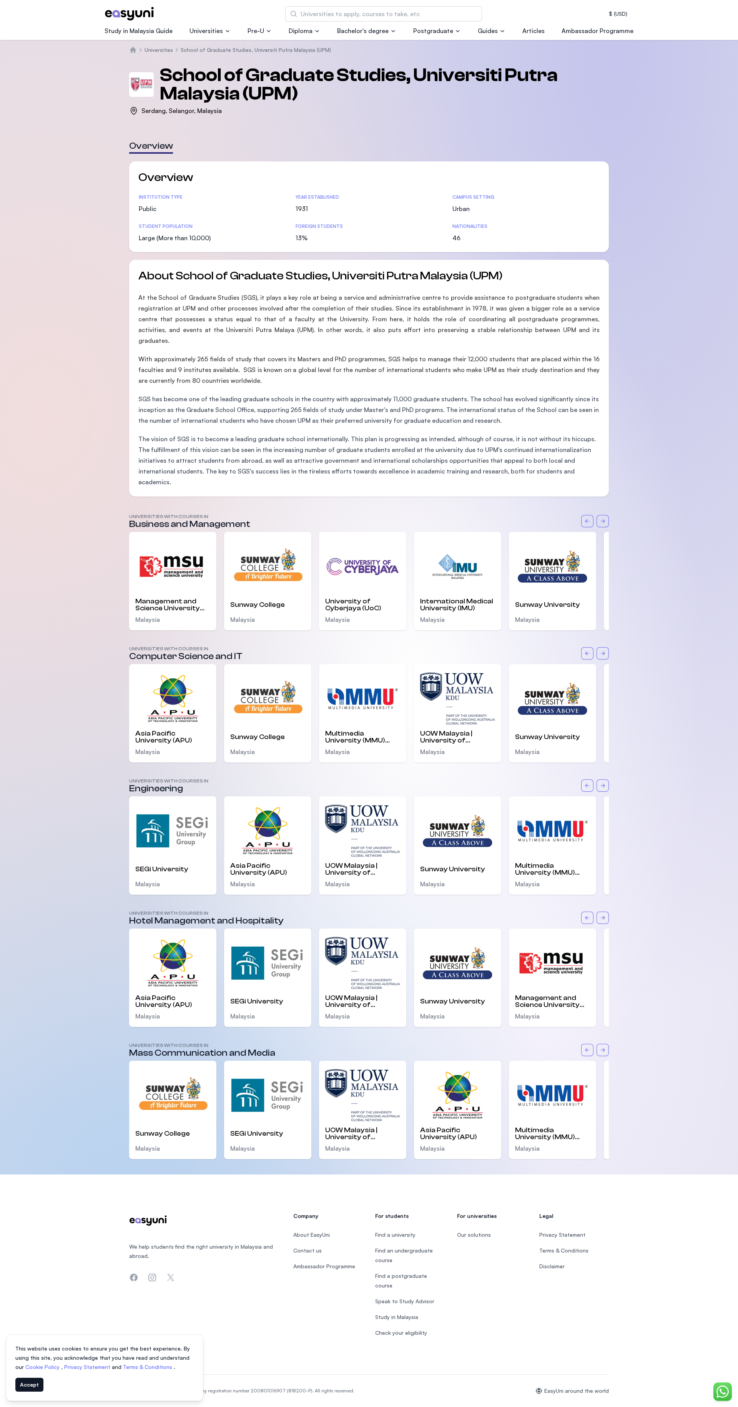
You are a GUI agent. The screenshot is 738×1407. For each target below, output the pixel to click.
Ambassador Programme (597, 31)
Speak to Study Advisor (404, 1301)
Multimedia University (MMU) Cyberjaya (355, 737)
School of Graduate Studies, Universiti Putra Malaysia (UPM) (256, 50)
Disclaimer (552, 1266)
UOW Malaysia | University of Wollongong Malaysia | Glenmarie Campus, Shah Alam (457, 737)
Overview (151, 146)
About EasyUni (311, 1234)
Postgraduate (433, 31)
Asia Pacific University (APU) (163, 737)
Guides (488, 31)
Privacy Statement (88, 1367)
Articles (533, 31)
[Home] (133, 50)
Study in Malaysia (396, 1317)
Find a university (395, 1234)
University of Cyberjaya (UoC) (353, 605)
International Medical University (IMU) (456, 605)
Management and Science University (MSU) (167, 605)
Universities (206, 31)
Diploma (300, 31)
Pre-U (256, 31)
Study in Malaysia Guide (139, 31)
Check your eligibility (401, 1332)
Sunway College (257, 605)
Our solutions (474, 1234)
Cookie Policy (43, 1367)
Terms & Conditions (148, 1367)
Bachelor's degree (363, 31)
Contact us (307, 1250)
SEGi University (161, 869)
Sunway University (547, 605)
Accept (29, 1384)
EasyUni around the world (576, 1390)
